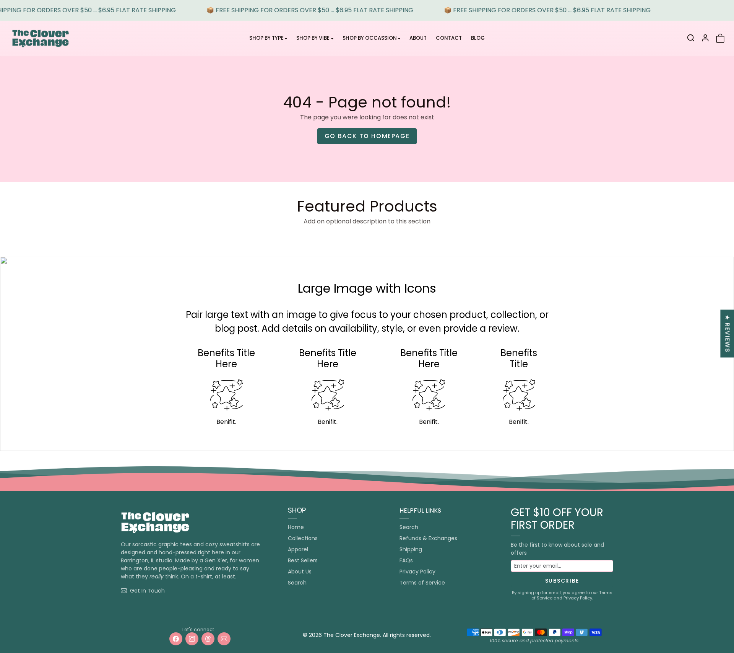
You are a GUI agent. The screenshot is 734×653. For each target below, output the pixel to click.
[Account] (705, 38)
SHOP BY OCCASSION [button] (370, 38)
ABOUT (418, 38)
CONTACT (449, 38)
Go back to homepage (367, 136)
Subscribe (562, 581)
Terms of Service (422, 582)
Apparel (298, 549)
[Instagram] (191, 638)
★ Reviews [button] (727, 333)
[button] (691, 38)
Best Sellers (303, 560)
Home (296, 527)
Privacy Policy (417, 571)
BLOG (478, 38)
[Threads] (207, 638)
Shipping (410, 549)
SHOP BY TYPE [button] (266, 38)
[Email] (224, 638)
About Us (300, 571)
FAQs (406, 560)
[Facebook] (175, 638)
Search (297, 582)
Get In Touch (147, 590)
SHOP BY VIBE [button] (313, 38)
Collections (303, 538)
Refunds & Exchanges (428, 538)
